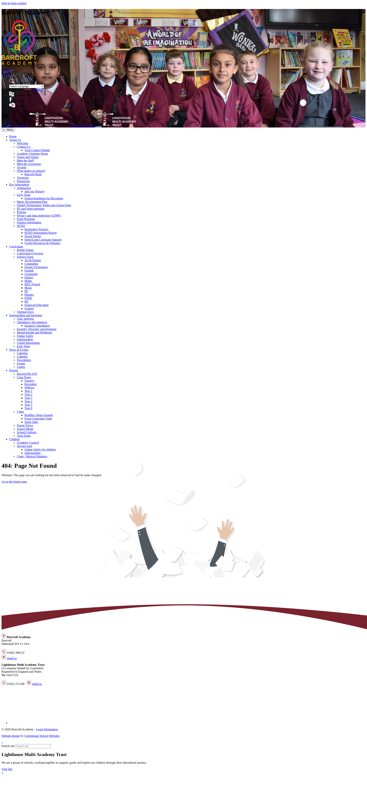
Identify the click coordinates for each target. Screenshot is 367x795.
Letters (21, 367)
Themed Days (25, 311)
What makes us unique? (31, 170)
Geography (31, 274)
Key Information (19, 184)
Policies (21, 212)
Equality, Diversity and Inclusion (36, 329)
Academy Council (28, 442)
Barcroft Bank (33, 174)
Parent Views (25, 425)
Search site (8, 746)
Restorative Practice (36, 229)
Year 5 (28, 404)
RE (26, 301)
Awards (21, 167)
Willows (29, 387)
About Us (15, 139)
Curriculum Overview (30, 253)
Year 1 (28, 391)
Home (13, 136)
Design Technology (36, 267)
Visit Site (7, 769)
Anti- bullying (25, 318)
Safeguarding (25, 339)
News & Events (18, 349)
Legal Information (47, 729)
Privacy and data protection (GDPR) (39, 215)
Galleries (22, 356)
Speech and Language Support (43, 239)
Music (28, 287)
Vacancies (23, 177)
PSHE (28, 298)
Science (29, 308)
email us (12, 658)
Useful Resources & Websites (42, 243)
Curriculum (16, 246)
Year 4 (28, 401)
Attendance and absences (32, 322)
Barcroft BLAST (27, 373)
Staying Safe (24, 446)
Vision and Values (28, 157)
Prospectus (23, 181)
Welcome (22, 143)
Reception (30, 384)
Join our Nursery (34, 191)
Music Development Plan (32, 201)
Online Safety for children (40, 449)
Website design (11, 735)
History (28, 277)
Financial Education (36, 305)
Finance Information (29, 222)
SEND (21, 225)
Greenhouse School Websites (41, 735)
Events (21, 363)
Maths (28, 281)
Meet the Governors (29, 164)
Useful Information (28, 342)
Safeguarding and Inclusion (25, 315)
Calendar (22, 353)
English (29, 270)
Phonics (29, 294)
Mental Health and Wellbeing (34, 332)
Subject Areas (25, 256)
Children (14, 439)
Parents (13, 370)
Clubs (20, 411)
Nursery (29, 380)
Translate (37, 89)
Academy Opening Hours (32, 153)
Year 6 (28, 408)
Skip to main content (14, 3)
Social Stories (32, 236)
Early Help (23, 346)
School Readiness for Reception (43, 198)
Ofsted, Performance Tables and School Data (44, 205)
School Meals (25, 428)
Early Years (24, 195)
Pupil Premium (26, 219)
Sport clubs (31, 422)
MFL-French (32, 284)
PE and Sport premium (30, 208)
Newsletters (24, 360)
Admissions (24, 188)
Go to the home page (14, 481)
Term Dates (24, 435)
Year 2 (28, 394)
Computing (31, 263)
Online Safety (25, 336)
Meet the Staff (25, 160)
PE (26, 291)
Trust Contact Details (37, 150)
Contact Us (23, 146)
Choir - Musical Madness (32, 456)
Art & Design (32, 260)
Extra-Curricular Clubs (38, 418)
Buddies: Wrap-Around (38, 415)
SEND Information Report (40, 232)
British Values (25, 250)
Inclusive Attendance (37, 325)
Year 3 (28, 398)
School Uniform (26, 432)
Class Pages (24, 377)
